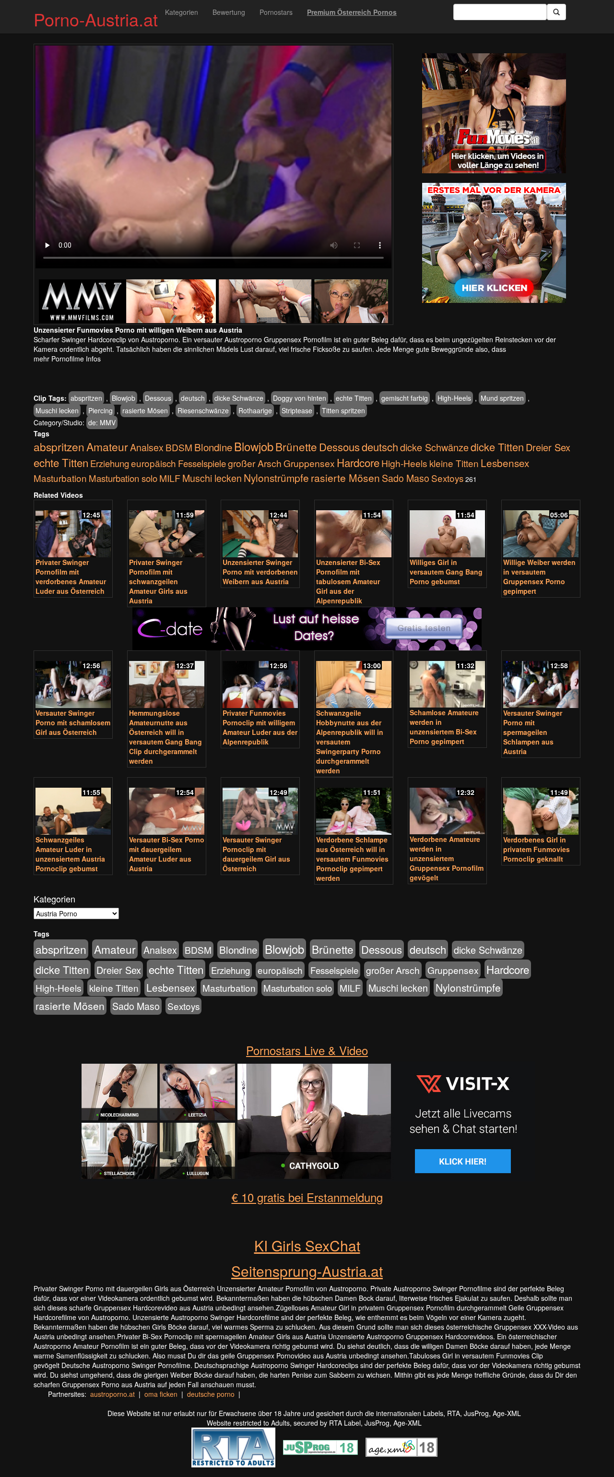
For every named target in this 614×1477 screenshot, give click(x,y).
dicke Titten (497, 446)
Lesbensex (505, 463)
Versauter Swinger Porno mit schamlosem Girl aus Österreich (72, 722)
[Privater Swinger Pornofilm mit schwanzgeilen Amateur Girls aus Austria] (166, 529)
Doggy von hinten (299, 398)
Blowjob (123, 398)
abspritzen (86, 398)
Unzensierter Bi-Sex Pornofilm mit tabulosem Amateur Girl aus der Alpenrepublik (348, 581)
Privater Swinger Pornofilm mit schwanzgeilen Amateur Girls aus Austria (158, 581)
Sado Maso (405, 478)
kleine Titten (454, 462)
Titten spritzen (343, 410)
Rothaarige (255, 410)
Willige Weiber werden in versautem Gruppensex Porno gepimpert (539, 576)
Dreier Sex (548, 447)
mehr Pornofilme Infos (67, 358)
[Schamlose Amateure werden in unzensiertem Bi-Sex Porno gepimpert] (447, 680)
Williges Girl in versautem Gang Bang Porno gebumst (446, 571)
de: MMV (102, 422)
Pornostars (276, 12)
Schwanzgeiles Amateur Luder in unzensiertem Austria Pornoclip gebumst (70, 854)
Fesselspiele (202, 462)
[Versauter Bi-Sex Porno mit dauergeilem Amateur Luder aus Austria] (166, 807)
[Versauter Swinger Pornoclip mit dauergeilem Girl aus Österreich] (260, 807)
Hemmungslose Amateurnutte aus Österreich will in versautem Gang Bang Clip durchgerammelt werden (165, 737)
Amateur (107, 446)
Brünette (296, 446)
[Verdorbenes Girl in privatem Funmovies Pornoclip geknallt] (541, 807)
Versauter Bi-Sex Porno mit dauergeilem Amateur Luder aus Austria (166, 854)
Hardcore (358, 462)
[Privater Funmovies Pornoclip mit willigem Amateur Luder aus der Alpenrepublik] (260, 680)
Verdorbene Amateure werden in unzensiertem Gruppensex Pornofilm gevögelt (447, 858)
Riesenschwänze (203, 410)
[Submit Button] (556, 12)
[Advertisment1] (494, 113)
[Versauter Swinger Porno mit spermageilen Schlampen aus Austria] (541, 680)
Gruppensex (309, 462)
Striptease (297, 410)
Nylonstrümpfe (276, 477)
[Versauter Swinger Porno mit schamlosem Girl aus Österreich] (73, 680)
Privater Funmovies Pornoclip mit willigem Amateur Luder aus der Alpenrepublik (260, 727)
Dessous (158, 398)
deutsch (193, 398)
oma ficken (160, 1394)
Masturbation (60, 477)
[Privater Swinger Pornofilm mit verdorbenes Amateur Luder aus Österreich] (73, 529)
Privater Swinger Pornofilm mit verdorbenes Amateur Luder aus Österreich (70, 576)
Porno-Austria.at (96, 19)
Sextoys (447, 477)
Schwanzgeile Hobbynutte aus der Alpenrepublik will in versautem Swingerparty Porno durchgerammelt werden (349, 741)
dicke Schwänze (238, 398)
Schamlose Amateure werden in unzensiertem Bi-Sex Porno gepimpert (444, 727)
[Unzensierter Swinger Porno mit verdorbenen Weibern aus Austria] (260, 529)
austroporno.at (112, 1394)
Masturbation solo (123, 478)
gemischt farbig (404, 398)
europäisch (153, 462)
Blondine (213, 447)
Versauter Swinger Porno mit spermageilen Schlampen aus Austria (532, 732)
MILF (169, 478)
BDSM (178, 447)
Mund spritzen (502, 398)
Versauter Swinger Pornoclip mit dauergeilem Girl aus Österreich (256, 854)
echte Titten (354, 398)
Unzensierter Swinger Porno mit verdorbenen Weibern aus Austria (260, 571)
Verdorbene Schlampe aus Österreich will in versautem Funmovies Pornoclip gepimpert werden (352, 859)
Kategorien (181, 12)
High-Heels (454, 398)
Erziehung (109, 463)
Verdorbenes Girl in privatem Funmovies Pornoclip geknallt (536, 849)
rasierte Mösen (145, 410)
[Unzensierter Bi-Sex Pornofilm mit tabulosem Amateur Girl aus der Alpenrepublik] (353, 529)
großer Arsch (255, 463)
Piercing (100, 410)
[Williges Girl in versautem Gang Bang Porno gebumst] (447, 529)
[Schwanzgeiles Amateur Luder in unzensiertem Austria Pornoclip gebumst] (73, 807)
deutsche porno (211, 1394)
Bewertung (229, 12)
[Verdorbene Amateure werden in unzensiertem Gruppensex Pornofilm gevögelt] (447, 806)
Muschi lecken (57, 410)
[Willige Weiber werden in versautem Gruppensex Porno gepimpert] (541, 529)
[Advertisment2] (494, 243)
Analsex (147, 447)
